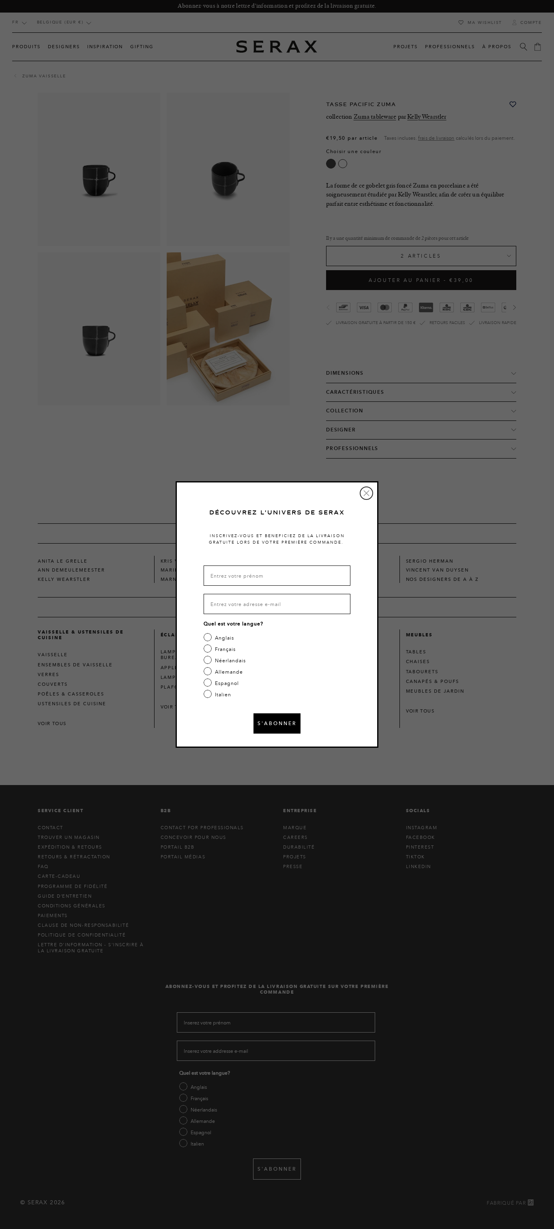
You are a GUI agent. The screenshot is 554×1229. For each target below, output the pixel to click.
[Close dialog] (366, 493)
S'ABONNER (277, 723)
